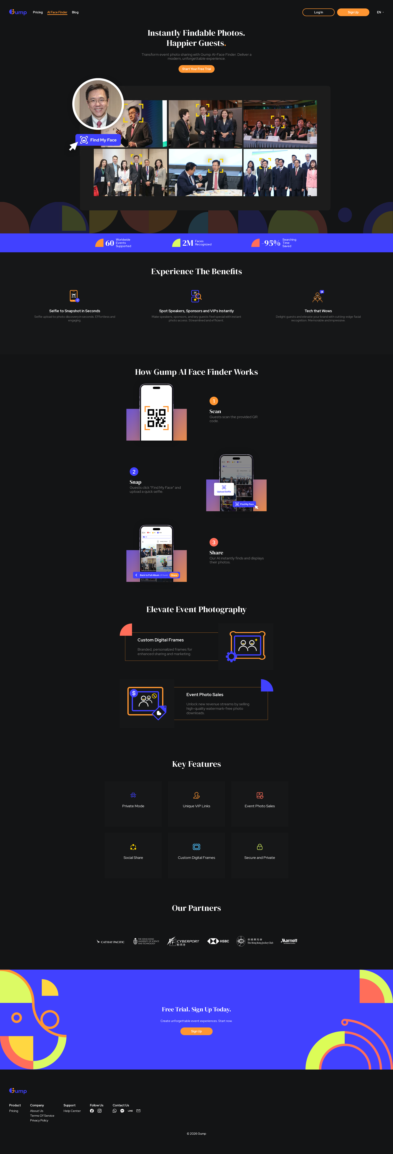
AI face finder (57, 12)
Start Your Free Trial (196, 69)
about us (36, 1111)
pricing (38, 12)
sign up (353, 12)
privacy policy (39, 1120)
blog (75, 12)
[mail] (138, 1111)
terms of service (42, 1116)
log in (318, 12)
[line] (130, 1111)
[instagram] (99, 1111)
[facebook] (92, 1111)
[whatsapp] (115, 1111)
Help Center (72, 1111)
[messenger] (122, 1111)
